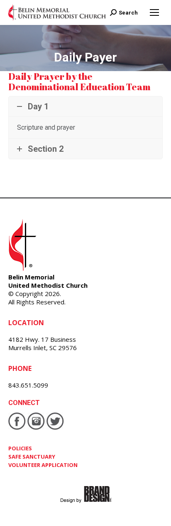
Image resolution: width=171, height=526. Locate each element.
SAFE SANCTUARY (31, 456)
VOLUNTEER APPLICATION (43, 465)
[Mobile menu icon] (154, 12)
